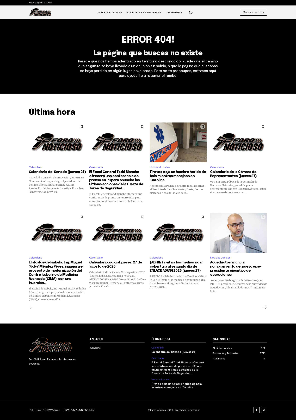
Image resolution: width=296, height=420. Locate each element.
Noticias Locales (160, 167)
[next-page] (264, 307)
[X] (264, 410)
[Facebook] (257, 410)
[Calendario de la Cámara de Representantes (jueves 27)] (238, 142)
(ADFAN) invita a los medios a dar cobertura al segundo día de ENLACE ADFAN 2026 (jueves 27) (176, 267)
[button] (191, 12)
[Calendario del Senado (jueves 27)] (57, 142)
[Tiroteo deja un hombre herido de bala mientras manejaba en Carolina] (178, 142)
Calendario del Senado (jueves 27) (57, 172)
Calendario (35, 167)
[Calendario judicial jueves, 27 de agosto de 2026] (117, 233)
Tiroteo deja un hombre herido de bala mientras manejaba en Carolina (178, 176)
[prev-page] (31, 307)
